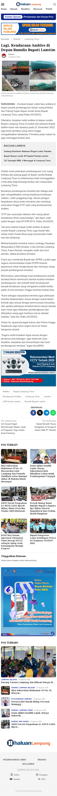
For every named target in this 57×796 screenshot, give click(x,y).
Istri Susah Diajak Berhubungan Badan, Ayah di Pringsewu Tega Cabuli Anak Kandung (13, 427)
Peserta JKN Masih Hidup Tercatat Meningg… (30, 702)
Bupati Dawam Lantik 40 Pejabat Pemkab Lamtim (26, 156)
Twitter (16, 775)
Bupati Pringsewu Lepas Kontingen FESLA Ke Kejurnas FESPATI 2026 (43, 539)
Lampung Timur (32, 396)
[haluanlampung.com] (28, 4)
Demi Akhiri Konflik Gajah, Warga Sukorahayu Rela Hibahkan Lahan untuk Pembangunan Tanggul (42, 471)
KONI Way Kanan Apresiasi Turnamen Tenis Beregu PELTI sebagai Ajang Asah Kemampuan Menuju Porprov (12, 542)
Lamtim (47, 396)
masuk (15, 560)
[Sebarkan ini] (33, 413)
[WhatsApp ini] (53, 413)
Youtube (16, 779)
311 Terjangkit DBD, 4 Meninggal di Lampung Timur (27, 160)
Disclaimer (28, 764)
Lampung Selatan (9, 679)
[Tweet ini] (40, 413)
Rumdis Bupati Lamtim (35, 401)
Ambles (6, 391)
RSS (43, 779)
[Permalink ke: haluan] (4, 55)
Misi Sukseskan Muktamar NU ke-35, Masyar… (31, 691)
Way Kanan (24, 721)
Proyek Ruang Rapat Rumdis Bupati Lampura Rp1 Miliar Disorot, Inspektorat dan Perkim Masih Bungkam (43, 508)
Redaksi (42, 760)
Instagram (43, 775)
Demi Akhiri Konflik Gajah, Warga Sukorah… (30, 714)
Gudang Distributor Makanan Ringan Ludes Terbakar (27, 151)
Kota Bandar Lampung (21, 699)
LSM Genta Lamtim (12, 401)
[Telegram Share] (46, 413)
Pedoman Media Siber (14, 760)
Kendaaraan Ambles (12, 396)
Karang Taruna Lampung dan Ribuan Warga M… (28, 682)
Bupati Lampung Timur (23, 391)
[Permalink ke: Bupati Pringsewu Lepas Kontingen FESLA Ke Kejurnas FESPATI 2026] (43, 526)
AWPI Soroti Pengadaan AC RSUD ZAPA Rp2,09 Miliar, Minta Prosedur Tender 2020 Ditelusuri (14, 507)
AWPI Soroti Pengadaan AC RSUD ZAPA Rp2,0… (33, 725)
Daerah (14, 687)
